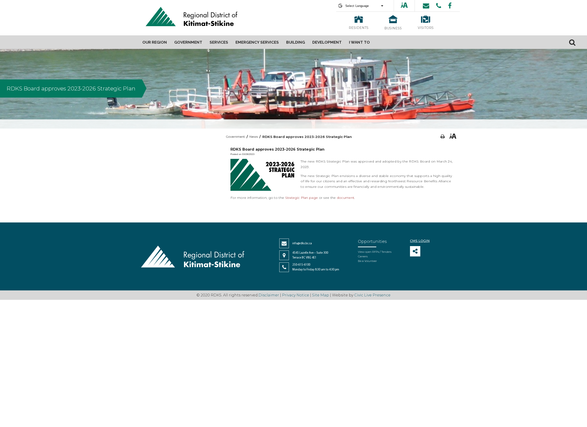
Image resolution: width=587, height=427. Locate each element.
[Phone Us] (438, 6)
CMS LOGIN (420, 241)
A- (409, 5)
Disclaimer (269, 295)
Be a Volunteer (367, 261)
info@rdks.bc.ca (302, 243)
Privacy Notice (295, 295)
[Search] (572, 42)
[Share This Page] (415, 251)
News (253, 136)
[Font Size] (404, 6)
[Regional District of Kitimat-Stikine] (191, 17)
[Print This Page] (442, 136)
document (345, 198)
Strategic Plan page (301, 198)
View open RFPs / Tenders (374, 251)
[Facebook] (450, 6)
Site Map (320, 295)
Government (235, 136)
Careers (363, 256)
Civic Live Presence (372, 295)
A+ (400, 5)
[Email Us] (426, 6)
